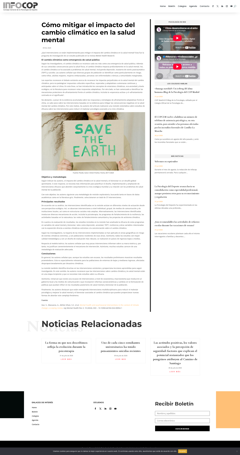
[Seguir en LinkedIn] (105, 409)
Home (163, 6)
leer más (66, 359)
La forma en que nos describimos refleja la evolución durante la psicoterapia (66, 347)
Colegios (182, 6)
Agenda (193, 6)
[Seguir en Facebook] (95, 409)
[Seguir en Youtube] (115, 409)
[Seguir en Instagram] (110, 409)
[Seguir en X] (100, 409)
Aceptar (182, 451)
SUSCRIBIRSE (182, 429)
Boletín (171, 6)
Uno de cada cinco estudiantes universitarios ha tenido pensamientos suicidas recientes (121, 347)
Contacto (204, 6)
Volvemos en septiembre (166, 161)
